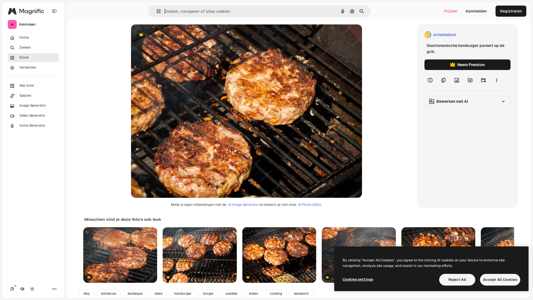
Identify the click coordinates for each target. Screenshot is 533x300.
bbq (86, 293)
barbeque (135, 293)
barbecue (108, 293)
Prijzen (450, 11)
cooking (276, 293)
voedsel (231, 293)
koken (253, 293)
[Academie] (22, 288)
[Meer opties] (496, 80)
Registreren (511, 11)
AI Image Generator (243, 204)
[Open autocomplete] (156, 11)
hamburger (183, 293)
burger (208, 293)
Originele (167, 35)
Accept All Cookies (500, 279)
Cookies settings (358, 279)
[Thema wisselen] (32, 288)
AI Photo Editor (309, 204)
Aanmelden (476, 11)
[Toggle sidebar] (54, 11)
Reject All (457, 279)
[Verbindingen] (12, 288)
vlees (158, 293)
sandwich (301, 293)
